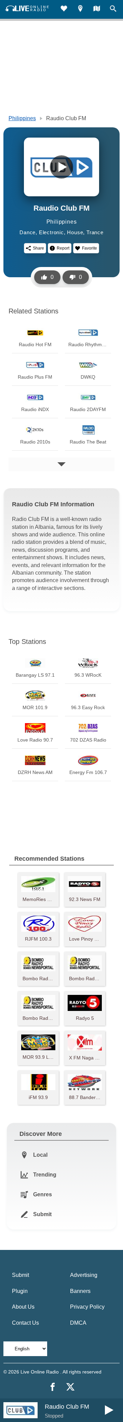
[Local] (80, 9)
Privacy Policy (87, 1307)
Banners (80, 1291)
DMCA (78, 1323)
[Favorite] (64, 9)
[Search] (113, 9)
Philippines (22, 118)
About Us (23, 1307)
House (75, 232)
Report (63, 248)
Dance (27, 232)
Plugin (20, 1291)
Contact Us (25, 1323)
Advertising (83, 1275)
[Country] (96, 9)
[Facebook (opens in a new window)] (52, 1387)
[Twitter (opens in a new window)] (70, 1387)
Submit (20, 1275)
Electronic (51, 232)
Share (38, 248)
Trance (95, 232)
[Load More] (61, 464)
